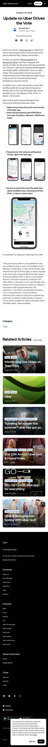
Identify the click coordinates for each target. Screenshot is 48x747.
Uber (5, 542)
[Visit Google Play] (10, 719)
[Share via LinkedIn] (21, 40)
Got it (41, 741)
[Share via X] (26, 40)
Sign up (38, 3)
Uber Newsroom (10, 3)
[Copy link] (31, 40)
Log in (30, 3)
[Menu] (45, 4)
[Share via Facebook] (16, 40)
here (35, 735)
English (8, 706)
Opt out (32, 741)
